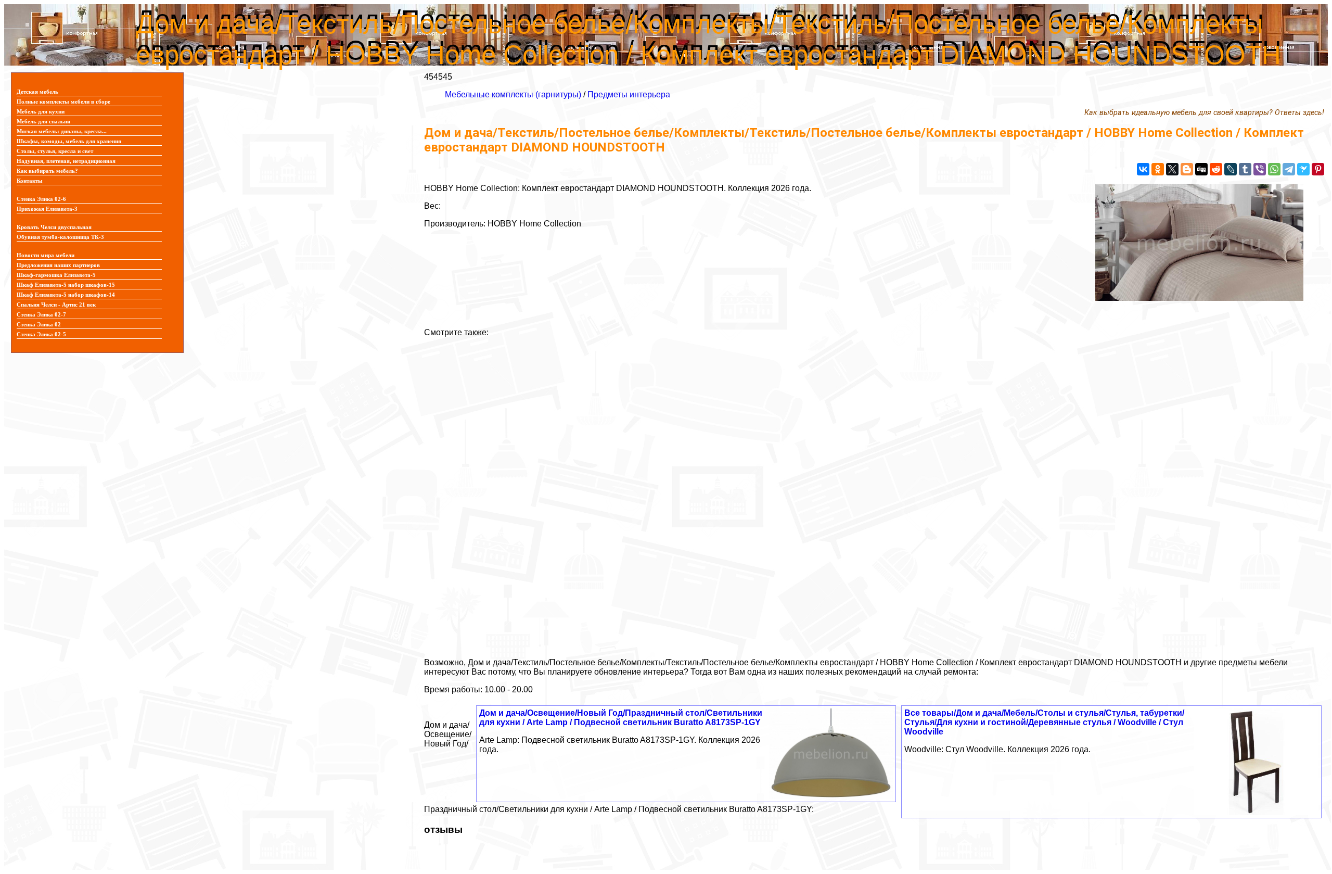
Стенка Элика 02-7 (41, 315)
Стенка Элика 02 (39, 324)
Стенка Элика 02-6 (41, 199)
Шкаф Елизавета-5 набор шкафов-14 (66, 295)
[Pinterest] (1318, 169)
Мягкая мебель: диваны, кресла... (62, 131)
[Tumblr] (1245, 169)
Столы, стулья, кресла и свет (55, 151)
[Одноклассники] (1157, 169)
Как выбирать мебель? (47, 171)
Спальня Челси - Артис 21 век (56, 305)
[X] (1172, 169)
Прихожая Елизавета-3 (47, 209)
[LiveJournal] (1230, 169)
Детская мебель (37, 92)
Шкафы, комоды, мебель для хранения (69, 141)
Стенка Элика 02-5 (41, 334)
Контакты (30, 181)
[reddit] (1216, 169)
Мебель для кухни (41, 112)
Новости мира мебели (45, 255)
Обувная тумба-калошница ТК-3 (60, 237)
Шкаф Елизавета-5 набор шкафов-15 (66, 285)
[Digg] (1201, 169)
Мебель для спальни (43, 121)
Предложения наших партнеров (58, 265)
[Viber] (1259, 169)
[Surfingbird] (1303, 169)
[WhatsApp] (1274, 169)
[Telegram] (1289, 169)
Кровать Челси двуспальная (54, 227)
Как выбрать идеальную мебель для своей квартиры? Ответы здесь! (1204, 112)
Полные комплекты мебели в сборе (63, 102)
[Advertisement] (736, 493)
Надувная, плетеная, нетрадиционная (66, 161)
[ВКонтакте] (1143, 169)
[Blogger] (1187, 169)
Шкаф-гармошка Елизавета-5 (56, 275)
